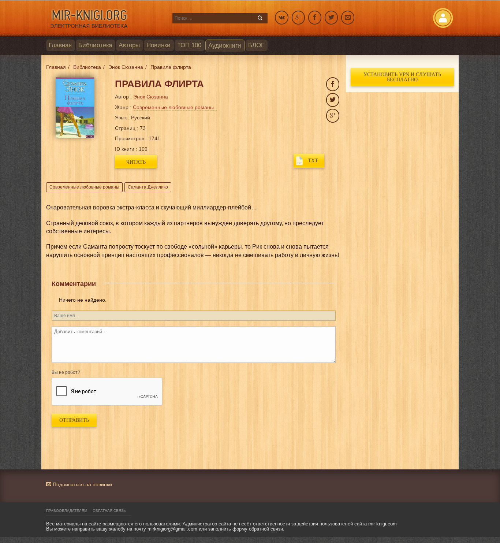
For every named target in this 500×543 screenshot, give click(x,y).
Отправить (74, 419)
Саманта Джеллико (148, 187)
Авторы (129, 45)
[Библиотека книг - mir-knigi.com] (105, 18)
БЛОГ (256, 45)
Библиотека (95, 45)
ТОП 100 (189, 45)
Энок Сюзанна (150, 97)
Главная (60, 45)
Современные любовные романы (84, 187)
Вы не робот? (66, 372)
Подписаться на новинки (81, 484)
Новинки (158, 45)
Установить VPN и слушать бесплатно (402, 77)
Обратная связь (109, 511)
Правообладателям (66, 511)
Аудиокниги (224, 45)
